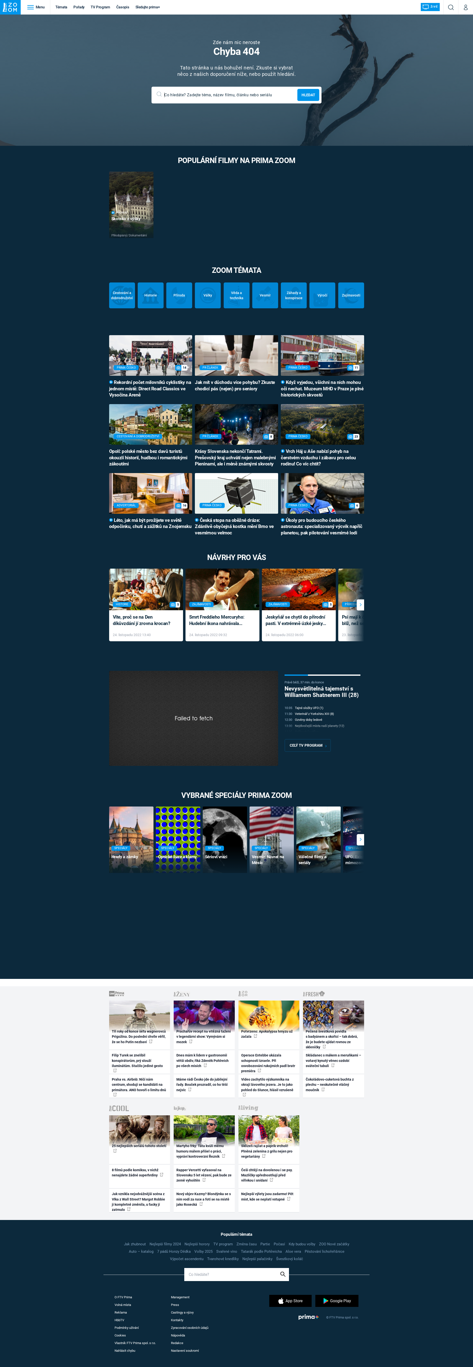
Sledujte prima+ (147, 7)
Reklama (121, 1312)
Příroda (179, 295)
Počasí (279, 1244)
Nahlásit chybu (125, 1350)
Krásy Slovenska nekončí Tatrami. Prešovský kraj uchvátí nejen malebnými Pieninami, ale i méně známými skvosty (235, 458)
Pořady (78, 7)
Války (207, 295)
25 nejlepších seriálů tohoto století (139, 1146)
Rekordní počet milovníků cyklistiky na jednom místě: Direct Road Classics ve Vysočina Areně (150, 389)
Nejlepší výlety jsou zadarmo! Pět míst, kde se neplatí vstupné (267, 1196)
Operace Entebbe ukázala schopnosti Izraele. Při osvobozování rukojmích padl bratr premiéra (268, 1063)
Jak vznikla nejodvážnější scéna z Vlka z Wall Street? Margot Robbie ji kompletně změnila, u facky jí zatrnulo (138, 1202)
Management (180, 1297)
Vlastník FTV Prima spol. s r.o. (135, 1343)
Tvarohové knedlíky (223, 1259)
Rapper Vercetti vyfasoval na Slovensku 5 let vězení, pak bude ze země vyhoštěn (204, 1175)
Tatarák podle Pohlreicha (261, 1251)
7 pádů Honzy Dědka (174, 1251)
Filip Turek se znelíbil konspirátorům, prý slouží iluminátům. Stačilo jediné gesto (137, 1060)
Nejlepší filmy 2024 (165, 1244)
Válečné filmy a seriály (312, 859)
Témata (61, 7)
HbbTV (119, 1320)
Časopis (122, 7)
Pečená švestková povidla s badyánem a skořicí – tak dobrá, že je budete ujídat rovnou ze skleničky (332, 1039)
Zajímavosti (351, 295)
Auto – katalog (141, 1251)
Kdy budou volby (302, 1244)
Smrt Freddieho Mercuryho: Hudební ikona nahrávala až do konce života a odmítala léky (219, 620)
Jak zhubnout (135, 1244)
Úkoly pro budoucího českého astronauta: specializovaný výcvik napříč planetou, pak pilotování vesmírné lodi (321, 527)
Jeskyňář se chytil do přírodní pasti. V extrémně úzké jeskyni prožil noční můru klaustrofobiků (296, 620)
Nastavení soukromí (185, 1350)
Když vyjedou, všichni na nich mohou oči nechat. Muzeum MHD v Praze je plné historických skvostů (322, 389)
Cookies (120, 1335)
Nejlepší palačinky (257, 1259)
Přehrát (122, 212)
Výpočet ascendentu (186, 1259)
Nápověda (178, 1335)
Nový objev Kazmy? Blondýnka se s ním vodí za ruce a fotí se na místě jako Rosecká (203, 1199)
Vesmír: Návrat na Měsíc (268, 859)
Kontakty (177, 1320)
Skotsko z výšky (126, 218)
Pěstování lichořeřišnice (324, 1251)
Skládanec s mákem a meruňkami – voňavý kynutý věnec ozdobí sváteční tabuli (333, 1060)
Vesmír (265, 295)
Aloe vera (293, 1251)
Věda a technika (236, 295)
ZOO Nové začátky (334, 1244)
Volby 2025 (203, 1251)
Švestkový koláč (289, 1259)
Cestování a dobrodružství (122, 295)
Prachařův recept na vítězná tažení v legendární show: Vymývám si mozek (203, 1036)
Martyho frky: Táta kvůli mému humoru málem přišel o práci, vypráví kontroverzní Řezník (200, 1151)
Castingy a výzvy (182, 1312)
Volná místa (123, 1305)
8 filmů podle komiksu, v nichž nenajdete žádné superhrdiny (135, 1172)
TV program (223, 1244)
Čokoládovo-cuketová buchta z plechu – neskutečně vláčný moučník (330, 1084)
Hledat (308, 95)
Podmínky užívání (127, 1328)
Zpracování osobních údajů (189, 1328)
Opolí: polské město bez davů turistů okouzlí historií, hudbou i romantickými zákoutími (148, 458)
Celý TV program (306, 745)
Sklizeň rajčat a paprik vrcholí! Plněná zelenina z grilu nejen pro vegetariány (266, 1151)
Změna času (246, 1244)
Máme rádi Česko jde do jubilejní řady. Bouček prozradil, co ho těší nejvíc (202, 1084)
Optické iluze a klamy (177, 856)
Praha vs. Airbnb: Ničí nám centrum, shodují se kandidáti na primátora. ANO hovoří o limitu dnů (139, 1084)
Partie (265, 1244)
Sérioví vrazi (216, 856)
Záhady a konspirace (294, 295)
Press (175, 1305)
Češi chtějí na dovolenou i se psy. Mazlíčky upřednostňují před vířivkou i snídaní (267, 1175)
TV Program (100, 7)
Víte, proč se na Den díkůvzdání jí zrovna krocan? (141, 620)
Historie (150, 295)
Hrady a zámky (124, 856)
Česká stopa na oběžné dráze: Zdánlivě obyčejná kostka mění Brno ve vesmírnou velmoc (234, 527)
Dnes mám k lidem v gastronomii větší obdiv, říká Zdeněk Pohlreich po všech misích (202, 1060)
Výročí (322, 295)
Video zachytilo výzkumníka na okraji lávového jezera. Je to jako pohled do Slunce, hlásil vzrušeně (267, 1084)
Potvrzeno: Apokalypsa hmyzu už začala (267, 1033)
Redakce (177, 1343)
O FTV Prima (123, 1297)
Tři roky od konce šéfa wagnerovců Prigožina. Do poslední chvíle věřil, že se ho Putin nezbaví (139, 1036)
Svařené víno (226, 1251)
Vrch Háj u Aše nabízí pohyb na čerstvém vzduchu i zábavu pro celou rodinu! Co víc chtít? (318, 458)
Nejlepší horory (197, 1244)
